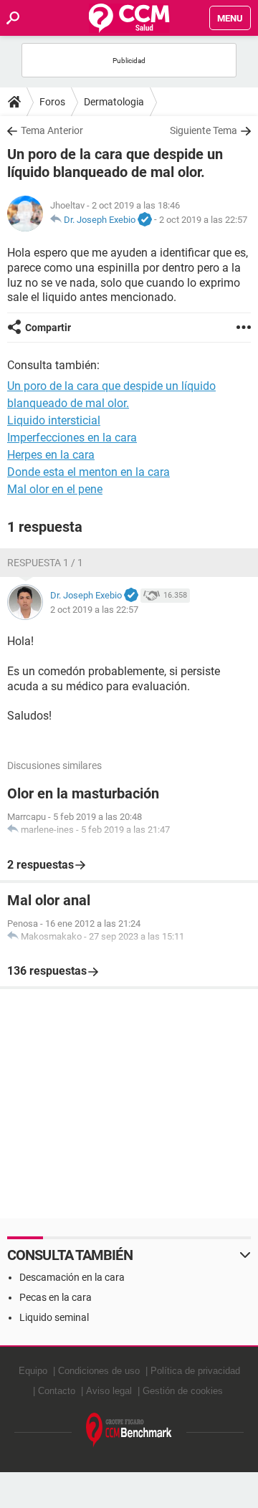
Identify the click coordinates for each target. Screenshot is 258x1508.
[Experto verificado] (145, 220)
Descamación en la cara (72, 1277)
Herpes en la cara (51, 455)
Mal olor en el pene (54, 489)
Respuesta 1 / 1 (45, 562)
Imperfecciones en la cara (72, 437)
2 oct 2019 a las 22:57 (203, 219)
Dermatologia (114, 102)
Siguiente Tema (203, 130)
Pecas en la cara (55, 1297)
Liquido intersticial (53, 420)
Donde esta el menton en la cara (88, 472)
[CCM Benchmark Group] (129, 1430)
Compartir (48, 327)
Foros (52, 102)
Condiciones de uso (99, 1370)
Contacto (56, 1390)
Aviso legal (109, 1390)
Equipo (33, 1370)
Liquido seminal (54, 1317)
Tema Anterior (52, 130)
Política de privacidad (195, 1370)
